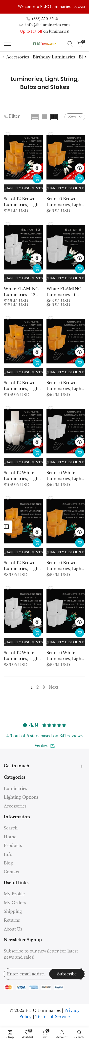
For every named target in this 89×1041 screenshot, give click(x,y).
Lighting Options (21, 797)
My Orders (15, 902)
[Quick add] (37, 178)
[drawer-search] (70, 44)
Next (53, 687)
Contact (12, 871)
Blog (8, 863)
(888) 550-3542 (45, 19)
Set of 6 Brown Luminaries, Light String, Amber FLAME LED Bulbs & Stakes (65, 202)
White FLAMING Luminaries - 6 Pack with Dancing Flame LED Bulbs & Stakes (65, 292)
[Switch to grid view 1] (44, 117)
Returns (12, 920)
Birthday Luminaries (54, 56)
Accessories (17, 56)
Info (8, 854)
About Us (13, 929)
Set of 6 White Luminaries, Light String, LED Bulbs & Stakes (64, 476)
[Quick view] (37, 167)
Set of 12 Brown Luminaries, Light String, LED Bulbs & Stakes (22, 386)
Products (13, 845)
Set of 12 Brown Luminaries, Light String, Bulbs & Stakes (22, 566)
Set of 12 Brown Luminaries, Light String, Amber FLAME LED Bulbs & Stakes (23, 202)
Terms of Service (52, 1016)
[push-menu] (7, 44)
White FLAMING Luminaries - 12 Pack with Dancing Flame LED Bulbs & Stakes (23, 292)
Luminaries (15, 788)
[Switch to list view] (35, 117)
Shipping (13, 911)
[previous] (3, 57)
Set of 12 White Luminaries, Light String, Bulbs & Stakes (22, 656)
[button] (7, 134)
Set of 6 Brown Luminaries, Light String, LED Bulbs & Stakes (64, 386)
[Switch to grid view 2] (54, 117)
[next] (85, 57)
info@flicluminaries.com (47, 25)
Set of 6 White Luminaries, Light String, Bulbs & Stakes (64, 656)
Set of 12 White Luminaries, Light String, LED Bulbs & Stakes (22, 476)
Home (10, 836)
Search (11, 828)
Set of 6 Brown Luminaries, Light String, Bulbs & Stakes (64, 566)
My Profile (14, 893)
